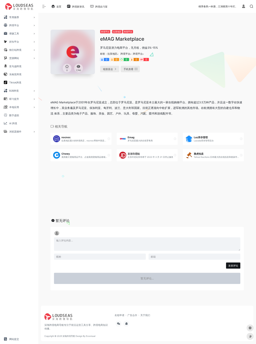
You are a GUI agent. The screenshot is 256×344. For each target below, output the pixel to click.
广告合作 (132, 315)
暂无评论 (62, 221)
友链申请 (119, 315)
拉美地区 (117, 31)
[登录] (243, 6)
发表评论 (233, 265)
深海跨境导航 (69, 336)
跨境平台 (105, 31)
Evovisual (90, 336)
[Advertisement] (213, 54)
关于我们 (145, 315)
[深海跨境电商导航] (58, 318)
